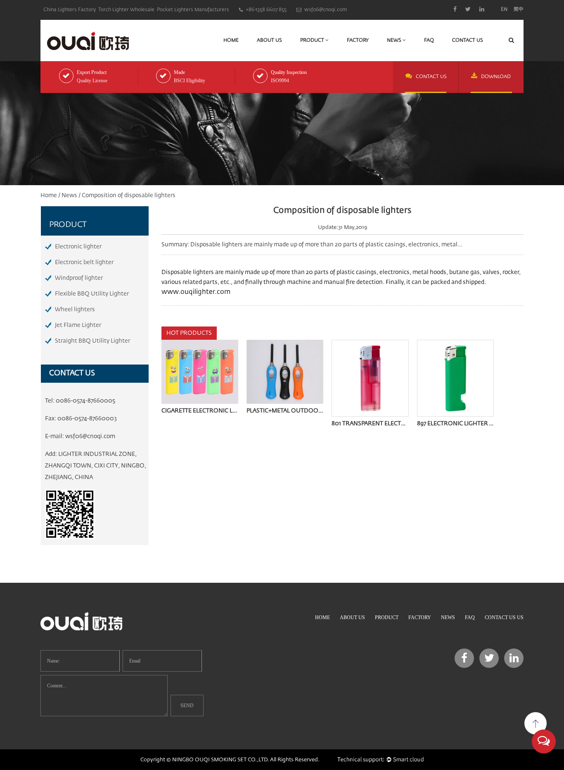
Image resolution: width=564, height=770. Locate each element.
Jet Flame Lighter (78, 325)
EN (504, 9)
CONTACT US (431, 76)
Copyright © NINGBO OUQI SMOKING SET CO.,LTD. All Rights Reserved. (230, 760)
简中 (519, 9)
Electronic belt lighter (84, 262)
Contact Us (467, 40)
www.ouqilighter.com (195, 292)
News (395, 40)
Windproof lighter (79, 278)
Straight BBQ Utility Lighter (92, 341)
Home (231, 40)
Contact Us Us (504, 617)
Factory (358, 40)
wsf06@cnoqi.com (90, 436)
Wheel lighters (75, 309)
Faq (429, 40)
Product (312, 40)
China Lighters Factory (69, 9)
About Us (269, 40)
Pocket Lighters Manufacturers (193, 9)
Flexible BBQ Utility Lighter (92, 294)
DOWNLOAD (496, 76)
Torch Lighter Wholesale (126, 9)
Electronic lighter (78, 247)
